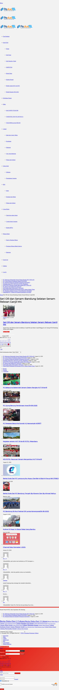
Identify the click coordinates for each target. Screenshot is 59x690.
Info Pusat (8, 55)
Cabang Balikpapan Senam (10, 623)
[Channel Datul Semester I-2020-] (11, 544)
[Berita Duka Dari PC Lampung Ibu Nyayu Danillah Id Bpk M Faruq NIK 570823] (11, 475)
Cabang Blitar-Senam (6, 625)
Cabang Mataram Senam (17, 627)
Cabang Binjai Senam (51, 623)
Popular (5, 370)
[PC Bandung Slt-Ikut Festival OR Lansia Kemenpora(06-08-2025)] (11, 508)
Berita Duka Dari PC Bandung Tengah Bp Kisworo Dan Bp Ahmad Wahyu (29, 493)
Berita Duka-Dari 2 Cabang (12, 621)
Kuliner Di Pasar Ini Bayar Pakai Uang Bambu (19, 529)
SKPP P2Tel (9, 67)
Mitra (4, 104)
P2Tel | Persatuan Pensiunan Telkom (29, 633)
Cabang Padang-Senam (50, 627)
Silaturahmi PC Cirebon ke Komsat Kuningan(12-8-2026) (17, 292)
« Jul (1, 349)
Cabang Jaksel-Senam (44, 625)
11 (2, 342)
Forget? (16, 679)
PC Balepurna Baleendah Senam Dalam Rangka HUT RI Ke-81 (18, 279)
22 (8, 344)
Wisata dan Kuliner (10, 159)
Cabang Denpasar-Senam (30, 625)
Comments (5, 371)
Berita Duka (9, 73)
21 (7, 344)
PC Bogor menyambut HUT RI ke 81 (12, 286)
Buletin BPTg (9, 227)
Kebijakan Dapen (7, 98)
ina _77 (5, 558)
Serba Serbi (6, 166)
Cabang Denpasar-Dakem (17, 625)
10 (0, 342)
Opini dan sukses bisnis (12, 215)
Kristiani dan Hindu (11, 197)
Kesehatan (8, 141)
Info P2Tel (5, 42)
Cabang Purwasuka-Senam (8, 628)
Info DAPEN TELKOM (12, 110)
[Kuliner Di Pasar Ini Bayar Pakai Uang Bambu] (11, 526)
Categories (2, 631)
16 (10, 342)
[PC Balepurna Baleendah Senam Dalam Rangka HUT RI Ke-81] (11, 384)
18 (2, 344)
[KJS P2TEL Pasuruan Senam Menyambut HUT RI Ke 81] (11, 456)
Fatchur (5, 317)
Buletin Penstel (9, 79)
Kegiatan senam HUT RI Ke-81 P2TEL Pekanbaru (15, 284)
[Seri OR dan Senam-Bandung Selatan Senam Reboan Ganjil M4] (9, 316)
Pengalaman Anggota (11, 178)
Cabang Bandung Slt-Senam (25, 623)
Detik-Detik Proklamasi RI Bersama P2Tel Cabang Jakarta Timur (19, 289)
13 (5, 342)
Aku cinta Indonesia (11, 153)
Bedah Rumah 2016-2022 (12, 92)
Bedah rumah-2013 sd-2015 (13, 85)
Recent (4, 368)
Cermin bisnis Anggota (11, 221)
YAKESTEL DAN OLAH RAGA (14, 116)
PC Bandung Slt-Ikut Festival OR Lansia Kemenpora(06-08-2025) (26, 511)
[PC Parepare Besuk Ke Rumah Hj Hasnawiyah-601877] (11, 420)
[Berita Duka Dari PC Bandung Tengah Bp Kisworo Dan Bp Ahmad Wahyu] (6, 490)
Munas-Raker (6, 234)
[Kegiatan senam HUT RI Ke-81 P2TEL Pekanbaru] (11, 438)
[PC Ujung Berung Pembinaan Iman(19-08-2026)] (11, 402)
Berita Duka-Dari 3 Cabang (36, 621)
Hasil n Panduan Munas (12, 240)
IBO (4, 184)
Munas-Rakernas (7, 644)
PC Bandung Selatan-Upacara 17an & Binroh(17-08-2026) (17, 291)
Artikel (4, 129)
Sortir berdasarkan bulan (6, 352)
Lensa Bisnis (6, 209)
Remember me (5, 681)
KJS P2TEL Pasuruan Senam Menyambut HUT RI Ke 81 (17, 285)
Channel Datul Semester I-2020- (14, 547)
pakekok (5, 580)
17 (0, 344)
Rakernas (8, 252)
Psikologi (8, 147)
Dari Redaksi (6, 36)
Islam (7, 190)
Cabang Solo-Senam (22, 628)
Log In (2, 689)
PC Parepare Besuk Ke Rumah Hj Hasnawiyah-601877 (16, 282)
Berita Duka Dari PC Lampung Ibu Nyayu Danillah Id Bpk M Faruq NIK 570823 (31, 478)
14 (7, 342)
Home (7, 48)
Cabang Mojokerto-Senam (39, 627)
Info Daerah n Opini (11, 61)
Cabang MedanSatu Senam (29, 627)
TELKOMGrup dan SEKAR (13, 122)
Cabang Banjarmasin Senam (40, 623)
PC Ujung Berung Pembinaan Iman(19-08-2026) (15, 281)
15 (8, 342)
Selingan (8, 172)
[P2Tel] (16, 29)
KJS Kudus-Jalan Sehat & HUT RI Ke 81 (13, 288)
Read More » (6, 331)
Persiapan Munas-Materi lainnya (14, 246)
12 (4, 342)
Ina (4, 602)
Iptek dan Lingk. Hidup (12, 135)
